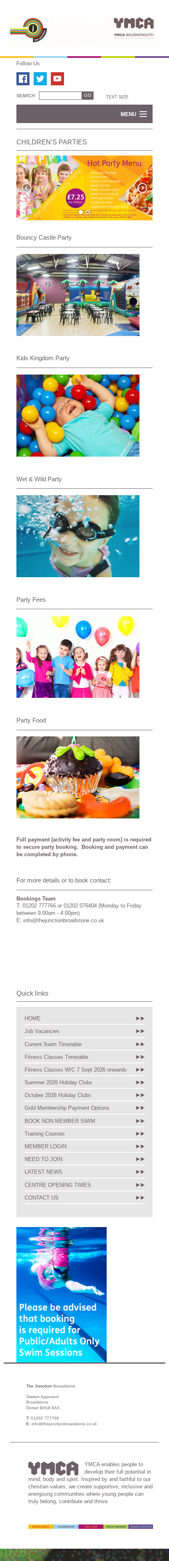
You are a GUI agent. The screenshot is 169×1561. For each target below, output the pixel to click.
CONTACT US (42, 1198)
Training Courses (45, 1134)
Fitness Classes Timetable (56, 1057)
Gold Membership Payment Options (67, 1108)
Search (25, 95)
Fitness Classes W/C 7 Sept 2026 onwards (76, 1070)
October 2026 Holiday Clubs (58, 1095)
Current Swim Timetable (53, 1044)
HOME (33, 1018)
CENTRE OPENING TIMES (58, 1185)
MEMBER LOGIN (45, 1146)
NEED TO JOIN (43, 1159)
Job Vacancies (42, 1031)
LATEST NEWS (43, 1172)
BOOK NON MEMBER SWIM (60, 1121)
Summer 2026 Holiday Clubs (58, 1082)
